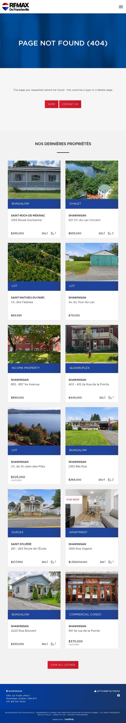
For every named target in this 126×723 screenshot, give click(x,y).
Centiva (69, 719)
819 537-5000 (18, 702)
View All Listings (63, 665)
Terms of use (59, 715)
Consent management (77, 715)
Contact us (70, 104)
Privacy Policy (44, 715)
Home (51, 104)
